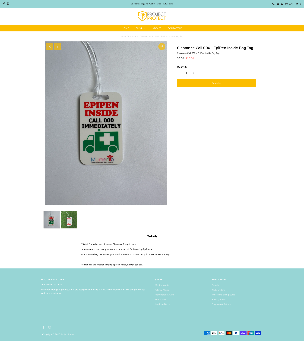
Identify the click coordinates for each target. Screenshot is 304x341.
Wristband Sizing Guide (223, 294)
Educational (160, 299)
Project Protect (68, 334)
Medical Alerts (162, 285)
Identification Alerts (164, 294)
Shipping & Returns (221, 304)
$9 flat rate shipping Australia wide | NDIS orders (152, 4)
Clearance (133, 36)
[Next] (57, 46)
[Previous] (49, 46)
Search (215, 285)
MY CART (293, 3)
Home (125, 28)
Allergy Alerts (162, 289)
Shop (139, 28)
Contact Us (175, 28)
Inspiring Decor (162, 304)
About (156, 28)
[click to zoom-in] (161, 46)
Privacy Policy (218, 299)
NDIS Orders (218, 289)
